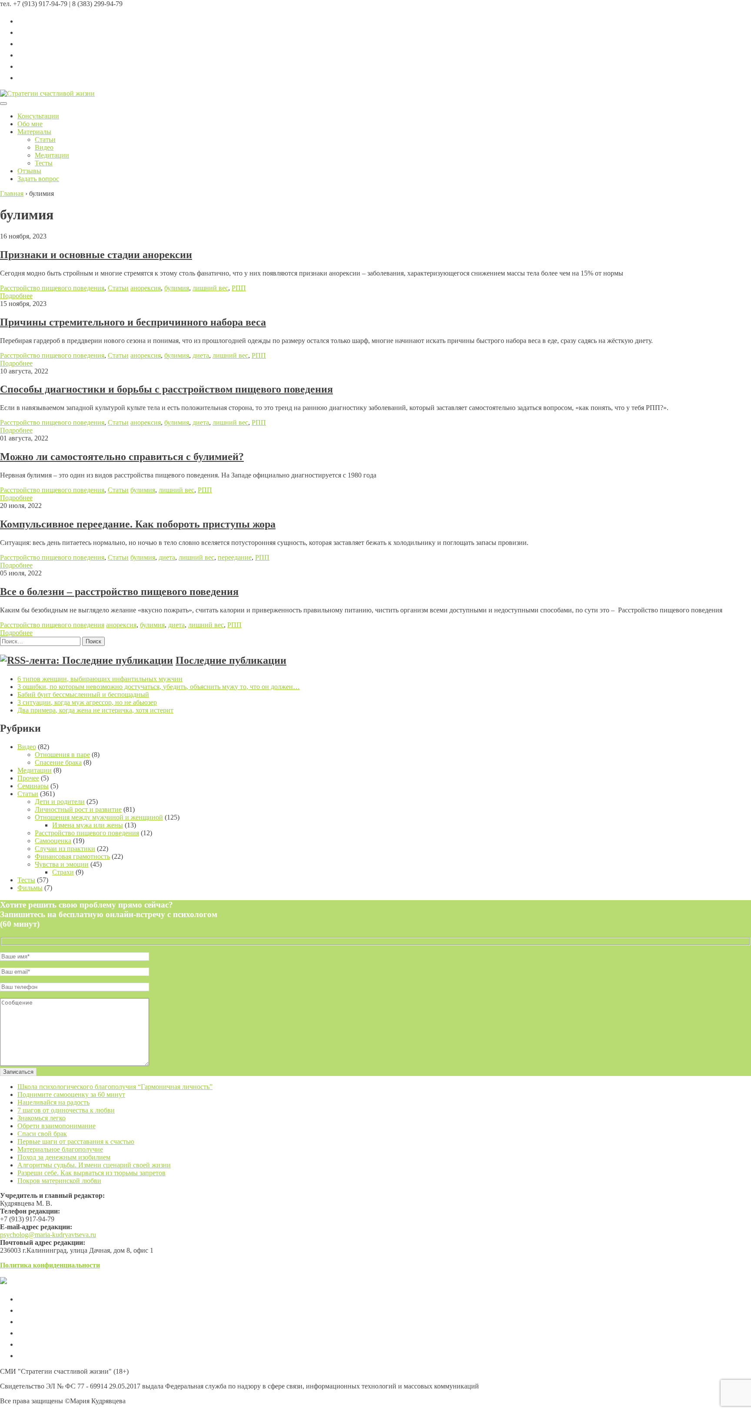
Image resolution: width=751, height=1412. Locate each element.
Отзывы (29, 171)
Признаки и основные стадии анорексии (96, 254)
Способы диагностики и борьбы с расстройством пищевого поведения (166, 389)
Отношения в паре (62, 754)
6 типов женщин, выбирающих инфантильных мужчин (100, 678)
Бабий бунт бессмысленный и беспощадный (83, 694)
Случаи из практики (65, 848)
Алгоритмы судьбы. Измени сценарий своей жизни (94, 1165)
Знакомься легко (41, 1118)
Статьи (45, 139)
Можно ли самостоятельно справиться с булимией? (122, 456)
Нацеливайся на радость (53, 1102)
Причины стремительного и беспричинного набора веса (133, 322)
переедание (235, 557)
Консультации (38, 116)
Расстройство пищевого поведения (52, 288)
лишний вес (210, 288)
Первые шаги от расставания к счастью (75, 1141)
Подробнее (16, 295)
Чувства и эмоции (62, 864)
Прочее (28, 778)
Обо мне (30, 124)
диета (201, 355)
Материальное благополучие (60, 1149)
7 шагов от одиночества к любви (66, 1110)
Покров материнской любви (59, 1180)
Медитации (52, 155)
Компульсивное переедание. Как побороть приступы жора (138, 524)
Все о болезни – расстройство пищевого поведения (119, 591)
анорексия (145, 288)
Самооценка (53, 840)
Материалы (34, 131)
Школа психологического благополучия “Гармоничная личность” (115, 1086)
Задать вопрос (38, 178)
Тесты (44, 163)
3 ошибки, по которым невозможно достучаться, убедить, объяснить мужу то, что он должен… (158, 686)
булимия (176, 288)
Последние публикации (231, 660)
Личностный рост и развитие (78, 809)
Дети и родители (60, 801)
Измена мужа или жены (87, 825)
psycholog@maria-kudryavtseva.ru (48, 1234)
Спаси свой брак (42, 1133)
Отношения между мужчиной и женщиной (99, 817)
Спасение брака (58, 762)
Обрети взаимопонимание (56, 1126)
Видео (44, 147)
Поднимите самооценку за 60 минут (71, 1094)
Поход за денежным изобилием (63, 1157)
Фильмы (30, 887)
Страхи (63, 872)
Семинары (33, 786)
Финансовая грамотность (72, 856)
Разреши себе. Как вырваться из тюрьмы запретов (91, 1173)
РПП (239, 288)
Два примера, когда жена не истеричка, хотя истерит (95, 710)
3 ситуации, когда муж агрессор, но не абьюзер (87, 702)
